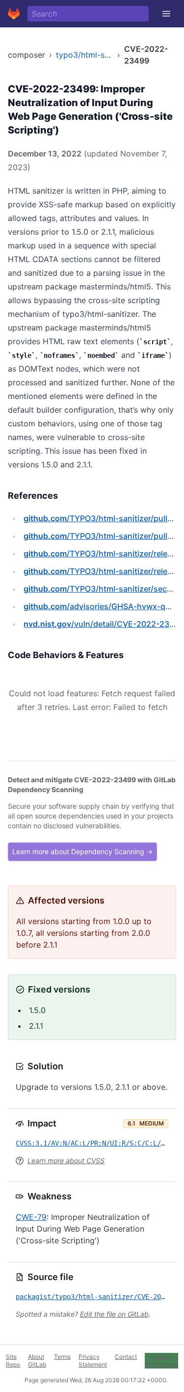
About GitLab (37, 1360)
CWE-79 (31, 1217)
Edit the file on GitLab (114, 1314)
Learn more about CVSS (66, 1160)
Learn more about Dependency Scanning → (82, 851)
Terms (62, 1356)
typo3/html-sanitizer (94, 55)
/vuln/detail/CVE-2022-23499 (104, 624)
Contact (126, 1356)
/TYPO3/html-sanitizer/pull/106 (104, 536)
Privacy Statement (93, 1360)
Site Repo (13, 1360)
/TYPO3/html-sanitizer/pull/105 (104, 518)
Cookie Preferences (161, 1360)
